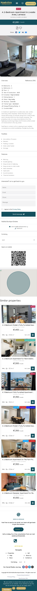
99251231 (19, 228)
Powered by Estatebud (23, 575)
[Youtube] (26, 567)
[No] (34, 585)
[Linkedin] (29, 567)
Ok (14, 588)
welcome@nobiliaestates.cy (19, 226)
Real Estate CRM (23, 578)
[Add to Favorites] (20, 28)
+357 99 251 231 (18, 546)
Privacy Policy (16, 209)
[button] (16, 3)
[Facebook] (23, 567)
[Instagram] (32, 567)
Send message (17, 214)
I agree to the (12, 209)
